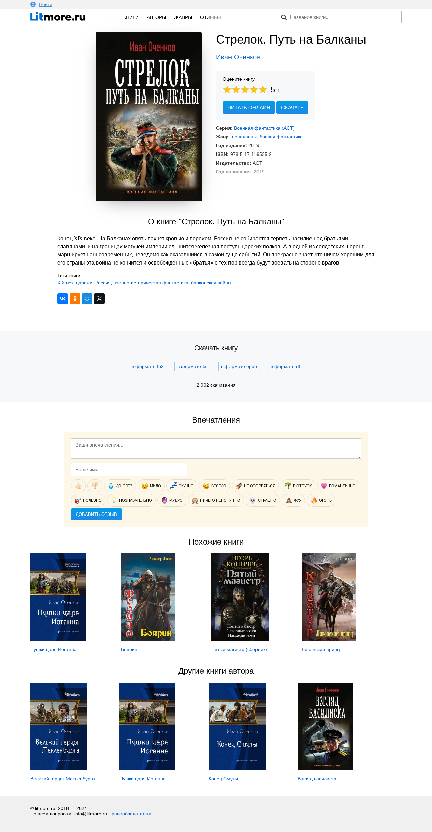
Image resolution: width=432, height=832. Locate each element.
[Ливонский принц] (329, 639)
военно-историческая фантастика (150, 282)
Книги (131, 17)
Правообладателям (130, 813)
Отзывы (210, 17)
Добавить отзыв (96, 514)
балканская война (211, 282)
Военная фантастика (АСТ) (264, 128)
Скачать (292, 107)
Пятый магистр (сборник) (239, 649)
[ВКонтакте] (62, 298)
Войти (45, 4)
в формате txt (192, 366)
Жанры (183, 17)
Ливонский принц (321, 649)
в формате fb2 (148, 366)
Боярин (129, 649)
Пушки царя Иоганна (53, 649)
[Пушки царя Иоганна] (58, 639)
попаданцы (244, 136)
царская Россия (93, 282)
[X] (99, 298)
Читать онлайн (248, 107)
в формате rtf (285, 366)
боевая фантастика (281, 136)
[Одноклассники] (75, 298)
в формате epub (239, 366)
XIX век (65, 282)
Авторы (156, 17)
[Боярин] (148, 639)
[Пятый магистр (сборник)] (240, 639)
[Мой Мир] (87, 298)
